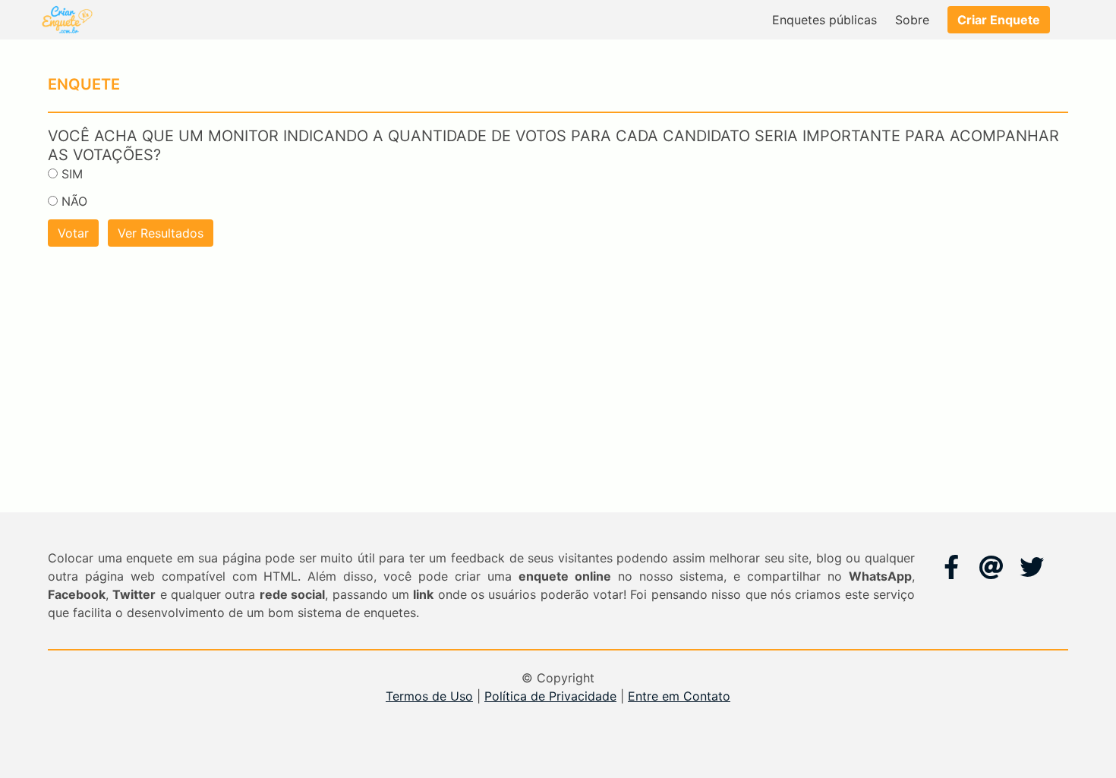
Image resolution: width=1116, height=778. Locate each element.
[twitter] (1032, 567)
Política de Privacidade (550, 696)
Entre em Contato (679, 696)
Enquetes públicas (824, 19)
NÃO (74, 201)
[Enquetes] (66, 19)
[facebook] (951, 567)
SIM (72, 173)
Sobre (912, 19)
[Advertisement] (558, 362)
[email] (991, 567)
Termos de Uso (429, 696)
